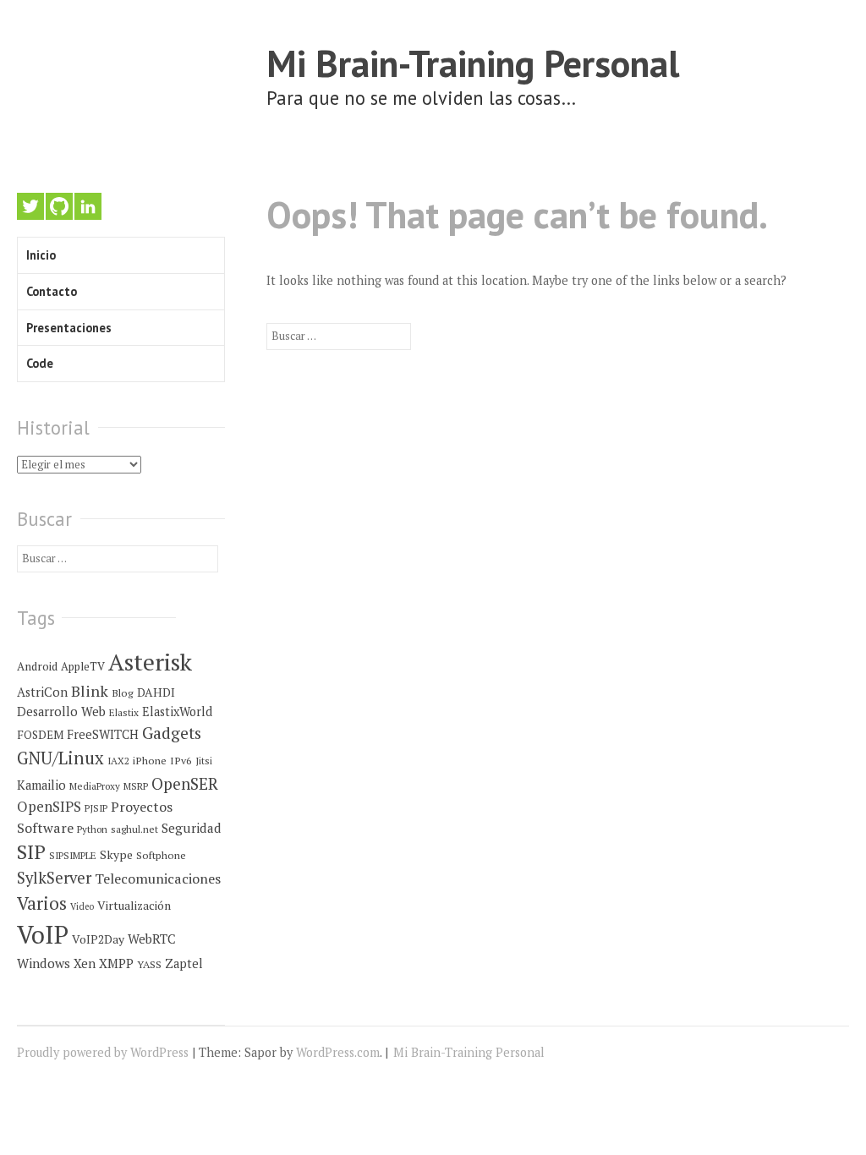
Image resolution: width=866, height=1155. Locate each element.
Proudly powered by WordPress (103, 1052)
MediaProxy (94, 786)
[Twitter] (30, 206)
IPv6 (181, 760)
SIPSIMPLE (72, 855)
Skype (116, 854)
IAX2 (118, 760)
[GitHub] (59, 206)
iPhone (150, 760)
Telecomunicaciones (158, 878)
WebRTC (152, 938)
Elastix (124, 712)
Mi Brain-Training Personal (472, 63)
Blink (89, 691)
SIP (31, 852)
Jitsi (203, 760)
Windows (43, 963)
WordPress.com (338, 1052)
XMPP (116, 963)
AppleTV (83, 666)
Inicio (41, 255)
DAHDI (156, 692)
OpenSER (184, 783)
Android (37, 666)
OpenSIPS (49, 806)
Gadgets (171, 733)
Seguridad (192, 827)
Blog (123, 693)
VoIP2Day (98, 939)
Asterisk (150, 661)
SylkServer (54, 878)
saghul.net (134, 829)
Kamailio (41, 785)
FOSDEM (40, 734)
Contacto (51, 291)
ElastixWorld (177, 711)
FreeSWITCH (103, 734)
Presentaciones (69, 328)
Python (92, 829)
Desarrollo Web (61, 711)
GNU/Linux (60, 758)
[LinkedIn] (87, 206)
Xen (85, 963)
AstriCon (42, 692)
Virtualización (134, 905)
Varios (42, 903)
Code (39, 363)
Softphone (161, 855)
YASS (149, 964)
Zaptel (184, 963)
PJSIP (96, 808)
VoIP (43, 934)
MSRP (135, 786)
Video (82, 906)
